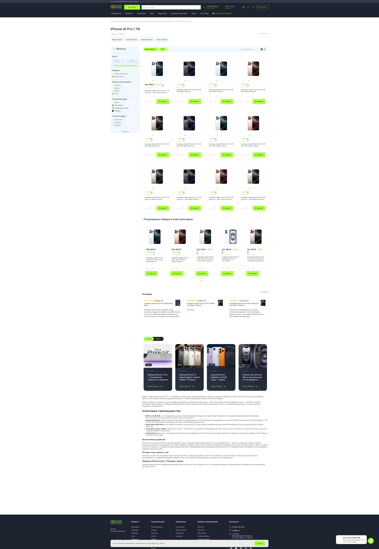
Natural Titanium (147, 40)
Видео (158, 339)
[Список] (265, 49)
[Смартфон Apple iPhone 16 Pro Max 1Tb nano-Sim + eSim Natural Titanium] (256, 236)
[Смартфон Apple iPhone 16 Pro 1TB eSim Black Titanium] (189, 68)
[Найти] (198, 7)
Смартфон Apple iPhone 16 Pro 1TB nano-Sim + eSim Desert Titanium (221, 198)
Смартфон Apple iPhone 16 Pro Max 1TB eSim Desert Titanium (179, 260)
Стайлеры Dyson (203, 536)
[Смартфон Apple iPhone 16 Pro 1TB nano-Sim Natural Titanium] (157, 176)
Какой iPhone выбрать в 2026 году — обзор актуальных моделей (219, 377)
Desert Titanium (131, 40)
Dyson (193, 13)
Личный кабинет (157, 527)
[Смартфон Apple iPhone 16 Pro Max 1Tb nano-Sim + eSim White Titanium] (205, 236)
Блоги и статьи (181, 530)
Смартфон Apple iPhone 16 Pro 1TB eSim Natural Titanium (157, 145)
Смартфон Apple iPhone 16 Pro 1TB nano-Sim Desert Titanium (253, 145)
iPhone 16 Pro (150, 49)
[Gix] (116, 7)
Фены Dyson (202, 533)
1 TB (162, 49)
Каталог (135, 522)
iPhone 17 (201, 527)
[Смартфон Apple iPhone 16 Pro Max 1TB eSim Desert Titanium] (180, 236)
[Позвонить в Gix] (203, 7)
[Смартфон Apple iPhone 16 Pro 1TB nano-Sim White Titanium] (221, 123)
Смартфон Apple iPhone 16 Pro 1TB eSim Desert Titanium (253, 91)
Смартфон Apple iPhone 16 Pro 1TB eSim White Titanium (221, 91)
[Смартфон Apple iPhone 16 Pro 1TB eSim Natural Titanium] (157, 123)
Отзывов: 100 (244, 300)
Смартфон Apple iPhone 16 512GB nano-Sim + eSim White (230, 259)
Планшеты (141, 13)
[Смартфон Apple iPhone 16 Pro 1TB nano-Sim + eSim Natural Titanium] (253, 176)
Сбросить (125, 131)
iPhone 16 (201, 530)
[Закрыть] (266, 541)
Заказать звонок (210, 8)
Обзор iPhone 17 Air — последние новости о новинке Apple (158, 377)
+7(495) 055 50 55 (238, 527)
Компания (181, 522)
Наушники (162, 13)
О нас (112, 1)
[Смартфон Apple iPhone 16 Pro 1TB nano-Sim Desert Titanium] (253, 123)
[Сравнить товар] (146, 101)
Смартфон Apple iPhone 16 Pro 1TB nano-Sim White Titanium (221, 145)
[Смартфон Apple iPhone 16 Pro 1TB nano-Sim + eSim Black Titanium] (189, 176)
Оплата (129, 1)
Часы (152, 13)
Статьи (149, 339)
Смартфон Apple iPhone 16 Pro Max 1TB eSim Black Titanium (243, 304)
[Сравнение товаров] (248, 7)
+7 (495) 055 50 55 (212, 6)
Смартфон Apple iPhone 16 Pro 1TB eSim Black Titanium (189, 91)
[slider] (112, 65)
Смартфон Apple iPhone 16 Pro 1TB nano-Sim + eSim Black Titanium (189, 198)
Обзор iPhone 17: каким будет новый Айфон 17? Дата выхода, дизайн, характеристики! (189, 377)
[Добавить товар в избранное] (150, 101)
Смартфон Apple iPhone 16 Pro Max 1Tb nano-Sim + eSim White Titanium (205, 259)
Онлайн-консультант (223, 13)
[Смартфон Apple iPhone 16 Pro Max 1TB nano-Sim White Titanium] (155, 236)
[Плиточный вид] (262, 49)
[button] (153, 80)
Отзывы (117, 1)
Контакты (135, 1)
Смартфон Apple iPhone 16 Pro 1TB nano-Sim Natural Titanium (157, 198)
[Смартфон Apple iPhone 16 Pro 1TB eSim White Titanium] (221, 68)
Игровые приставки (179, 13)
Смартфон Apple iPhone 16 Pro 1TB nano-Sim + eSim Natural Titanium (253, 198)
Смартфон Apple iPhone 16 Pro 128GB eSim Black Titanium (200, 304)
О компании (180, 527)
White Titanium (162, 40)
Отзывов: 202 (158, 300)
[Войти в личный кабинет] (243, 7)
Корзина (263, 7)
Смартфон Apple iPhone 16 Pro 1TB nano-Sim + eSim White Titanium (157, 92)
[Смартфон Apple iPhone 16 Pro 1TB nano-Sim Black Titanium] (189, 123)
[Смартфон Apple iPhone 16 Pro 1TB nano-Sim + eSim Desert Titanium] (221, 176)
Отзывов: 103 (201, 300)
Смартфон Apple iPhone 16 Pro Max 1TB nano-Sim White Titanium (154, 260)
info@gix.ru (236, 530)
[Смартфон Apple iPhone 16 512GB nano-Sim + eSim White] (230, 236)
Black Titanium (117, 40)
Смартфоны (116, 13)
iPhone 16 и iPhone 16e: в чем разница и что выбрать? (252, 377)
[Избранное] (253, 7)
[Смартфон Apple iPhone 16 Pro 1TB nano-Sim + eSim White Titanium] (157, 68)
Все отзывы (264, 292)
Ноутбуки (129, 13)
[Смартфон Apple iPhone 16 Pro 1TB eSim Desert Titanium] (253, 68)
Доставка (123, 1)
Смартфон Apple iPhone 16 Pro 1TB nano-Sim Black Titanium (189, 145)
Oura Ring (204, 13)
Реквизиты (179, 533)
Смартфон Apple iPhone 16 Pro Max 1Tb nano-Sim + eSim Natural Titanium (255, 259)
